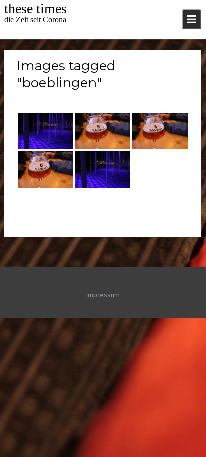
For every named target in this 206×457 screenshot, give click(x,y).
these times (35, 8)
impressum (103, 294)
